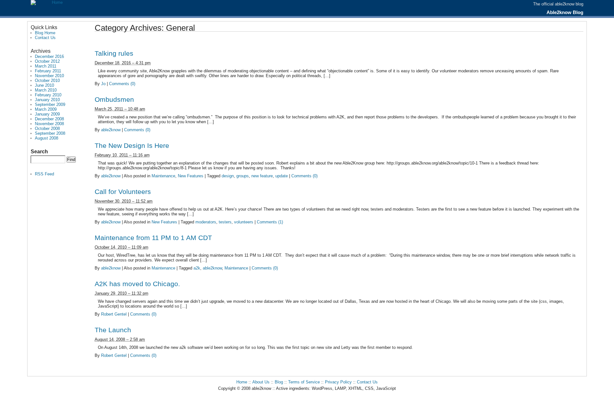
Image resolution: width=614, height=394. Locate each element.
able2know (111, 129)
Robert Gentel (114, 314)
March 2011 (45, 66)
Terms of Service (304, 382)
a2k (196, 268)
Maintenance (163, 175)
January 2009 (47, 114)
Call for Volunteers (123, 191)
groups (242, 175)
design (228, 175)
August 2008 (46, 138)
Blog (279, 382)
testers (225, 222)
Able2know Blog (565, 12)
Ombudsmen (114, 99)
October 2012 (47, 61)
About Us (261, 382)
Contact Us (45, 37)
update (281, 175)
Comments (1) (270, 222)
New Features (190, 175)
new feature (262, 175)
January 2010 (47, 99)
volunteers (243, 222)
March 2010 (46, 90)
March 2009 (46, 109)
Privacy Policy (338, 382)
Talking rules (114, 53)
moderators (205, 222)
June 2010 (44, 85)
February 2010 (48, 94)
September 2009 (50, 104)
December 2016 (49, 56)
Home (241, 382)
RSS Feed (44, 174)
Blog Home (45, 32)
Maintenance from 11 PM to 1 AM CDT (153, 237)
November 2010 (49, 75)
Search (39, 151)
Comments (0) (122, 83)
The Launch (113, 330)
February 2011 (48, 70)
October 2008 (47, 128)
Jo (103, 83)
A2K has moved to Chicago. (137, 283)
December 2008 (49, 119)
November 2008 (49, 123)
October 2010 (47, 80)
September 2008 (50, 133)
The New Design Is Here (132, 145)
